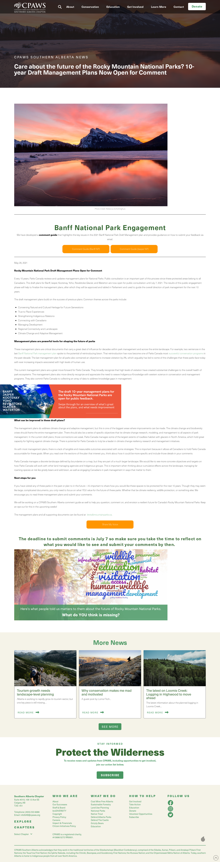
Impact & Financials (62, 823)
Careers (56, 820)
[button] (60, 6)
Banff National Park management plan (37, 353)
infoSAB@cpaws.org (30, 815)
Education (96, 826)
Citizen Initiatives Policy (64, 826)
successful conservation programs (186, 353)
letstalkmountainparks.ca (99, 514)
